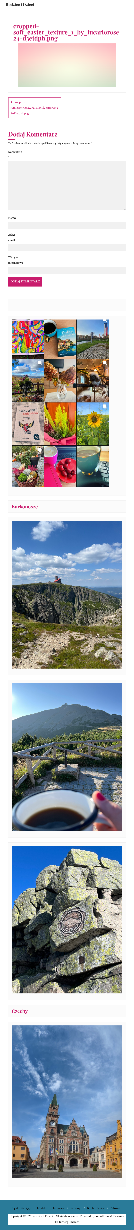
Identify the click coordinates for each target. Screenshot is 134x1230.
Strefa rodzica (95, 1208)
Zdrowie (115, 1208)
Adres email (11, 237)
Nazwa (12, 218)
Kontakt (42, 1208)
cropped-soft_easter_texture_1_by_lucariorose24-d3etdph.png (34, 108)
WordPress (102, 1216)
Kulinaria (58, 1208)
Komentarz (15, 154)
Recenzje (75, 1208)
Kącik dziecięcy (21, 1208)
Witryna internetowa (15, 260)
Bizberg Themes (69, 1222)
